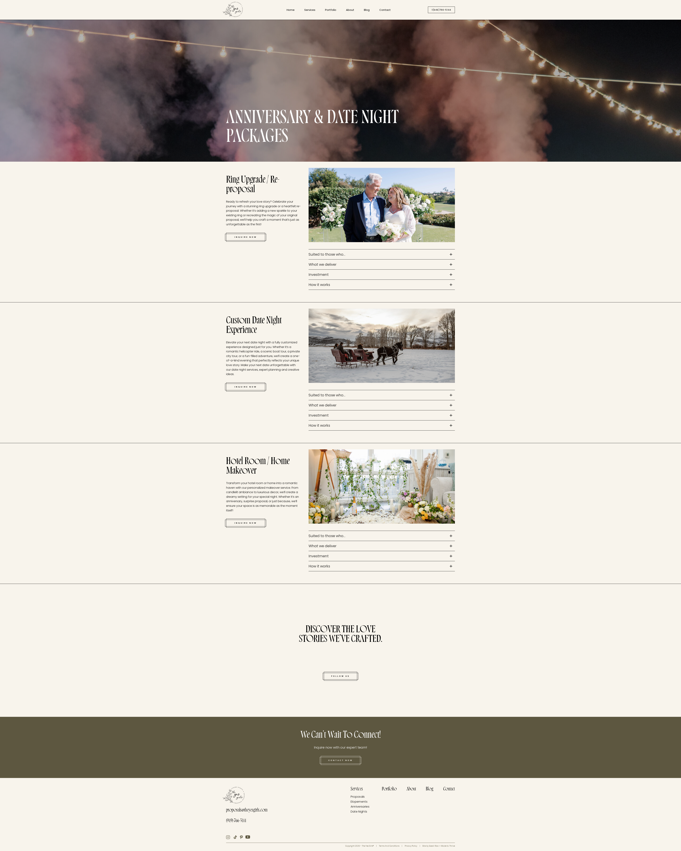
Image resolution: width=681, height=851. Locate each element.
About (350, 10)
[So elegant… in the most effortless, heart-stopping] (638, 657)
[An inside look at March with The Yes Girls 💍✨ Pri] (440, 615)
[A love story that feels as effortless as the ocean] (186, 664)
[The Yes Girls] (233, 10)
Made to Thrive (448, 846)
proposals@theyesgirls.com (246, 810)
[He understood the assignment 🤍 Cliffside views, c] (495, 696)
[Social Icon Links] (230, 837)
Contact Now (340, 760)
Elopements (359, 802)
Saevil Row (434, 846)
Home (291, 10)
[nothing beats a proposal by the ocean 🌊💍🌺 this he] (43, 620)
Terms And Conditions (389, 846)
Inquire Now (245, 237)
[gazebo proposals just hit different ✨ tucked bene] (16, 679)
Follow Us (340, 676)
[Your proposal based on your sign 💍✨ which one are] (665, 604)
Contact (385, 10)
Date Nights (359, 812)
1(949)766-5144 (441, 10)
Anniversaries (360, 807)
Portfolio (330, 10)
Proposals (358, 797)
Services (309, 10)
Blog (367, 10)
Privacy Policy (411, 846)
